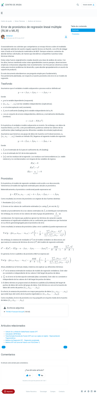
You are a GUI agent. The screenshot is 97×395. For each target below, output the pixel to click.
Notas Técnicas (20, 21)
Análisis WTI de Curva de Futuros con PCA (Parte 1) (22, 342)
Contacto (62, 391)
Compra (52, 391)
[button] (78, 5)
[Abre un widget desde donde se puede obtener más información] (8, 391)
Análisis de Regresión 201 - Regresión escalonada (22, 340)
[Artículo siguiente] (65, 347)
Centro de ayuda (6, 21)
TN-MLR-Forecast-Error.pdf (15, 312)
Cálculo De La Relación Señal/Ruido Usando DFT (21, 332)
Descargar (43, 391)
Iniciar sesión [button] (87, 5)
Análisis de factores (34, 21)
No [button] (42, 375)
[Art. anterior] (3, 347)
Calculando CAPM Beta (13, 334)
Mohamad (9, 36)
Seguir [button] (66, 37)
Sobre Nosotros (31, 391)
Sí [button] (30, 375)
